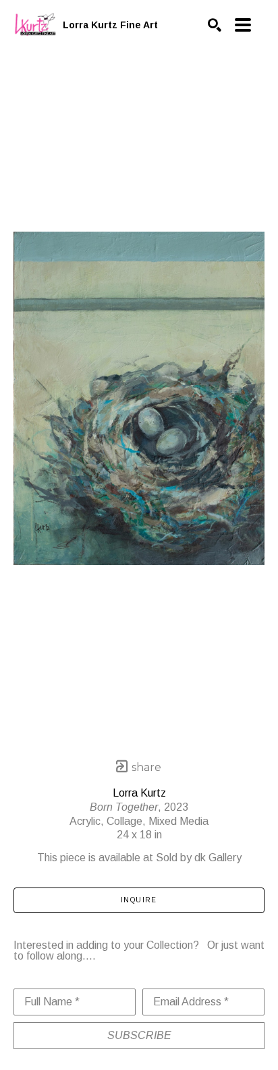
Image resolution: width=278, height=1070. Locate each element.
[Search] (214, 25)
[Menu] (243, 25)
